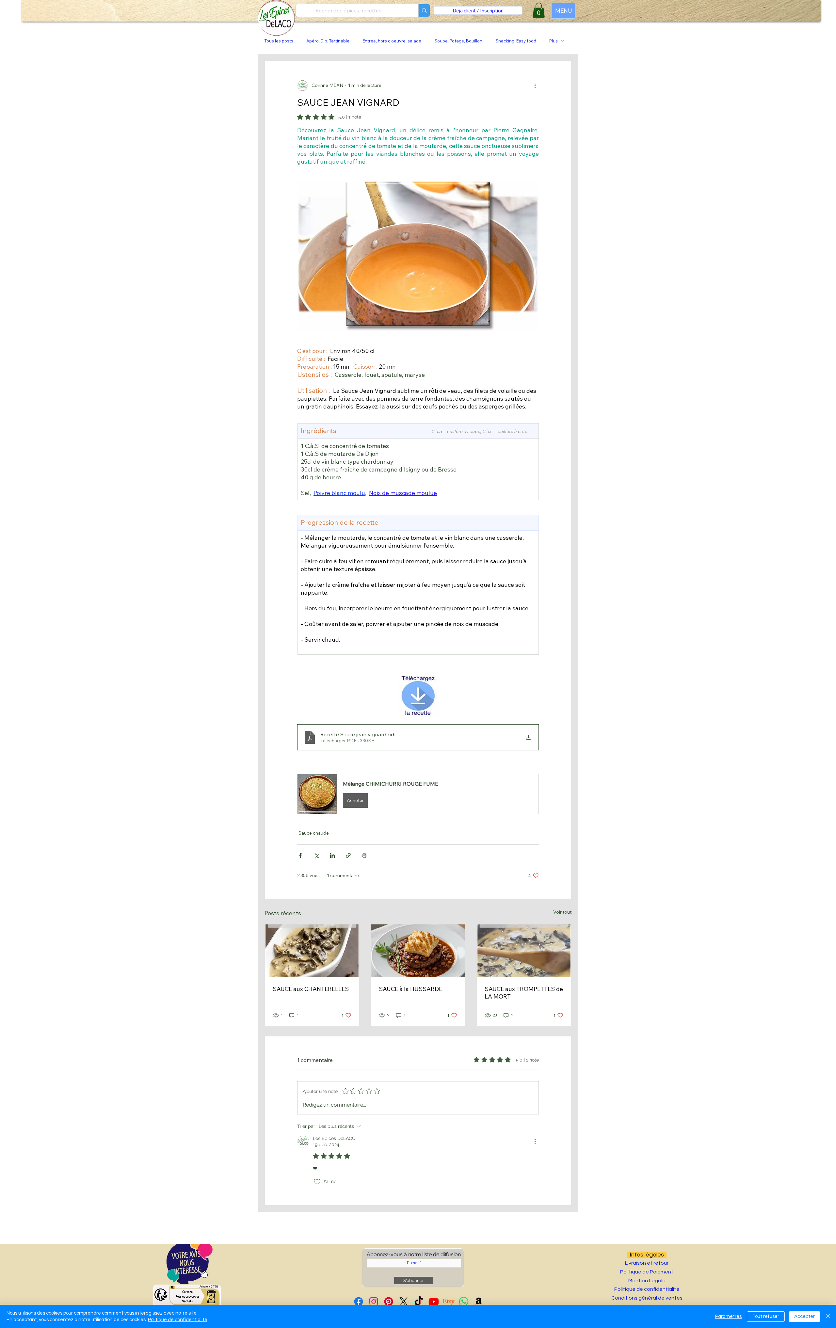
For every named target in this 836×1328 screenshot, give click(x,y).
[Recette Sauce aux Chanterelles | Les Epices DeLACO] (312, 950)
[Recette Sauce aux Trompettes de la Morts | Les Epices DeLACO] (524, 950)
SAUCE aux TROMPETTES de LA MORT (524, 992)
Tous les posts (279, 40)
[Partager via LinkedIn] (332, 855)
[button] (418, 794)
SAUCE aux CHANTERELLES (311, 989)
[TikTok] (419, 1301)
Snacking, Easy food (515, 40)
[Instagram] (373, 1301)
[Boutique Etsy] (449, 1301)
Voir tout (562, 912)
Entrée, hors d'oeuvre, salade (391, 40)
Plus (553, 40)
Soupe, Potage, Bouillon (458, 40)
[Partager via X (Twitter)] (316, 855)
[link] (538, 10)
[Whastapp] (464, 1301)
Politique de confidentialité (177, 1319)
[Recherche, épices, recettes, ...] (424, 10)
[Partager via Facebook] (300, 855)
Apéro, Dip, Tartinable (327, 40)
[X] (404, 1301)
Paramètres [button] (728, 1316)
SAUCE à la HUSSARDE (410, 989)
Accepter (804, 1316)
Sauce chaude (313, 833)
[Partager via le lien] (348, 855)
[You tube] (434, 1301)
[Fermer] (828, 1316)
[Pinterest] (388, 1301)
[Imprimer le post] (364, 855)
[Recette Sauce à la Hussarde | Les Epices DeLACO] (418, 950)
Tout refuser (765, 1316)
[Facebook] (358, 1301)
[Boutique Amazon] (479, 1301)
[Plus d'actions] (535, 85)
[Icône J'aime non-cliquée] (317, 1182)
